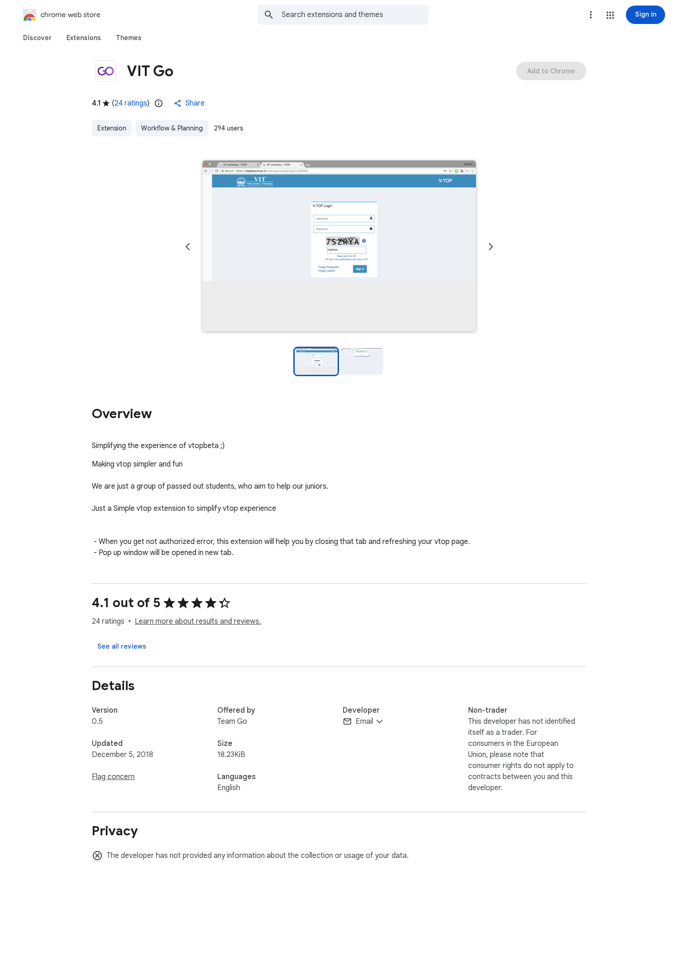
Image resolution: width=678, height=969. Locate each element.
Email (364, 721)
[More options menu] (591, 15)
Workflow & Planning (172, 128)
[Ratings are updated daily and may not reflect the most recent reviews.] (158, 103)
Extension (111, 128)
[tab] (37, 38)
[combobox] (355, 14)
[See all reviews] (122, 646)
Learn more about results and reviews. (198, 621)
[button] (610, 15)
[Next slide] (491, 246)
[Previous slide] (187, 246)
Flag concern (113, 776)
